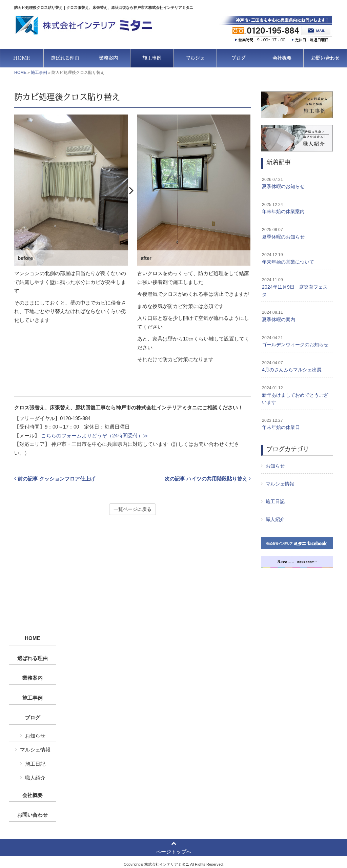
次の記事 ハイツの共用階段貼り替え (207, 478)
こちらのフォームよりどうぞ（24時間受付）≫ (94, 435)
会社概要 (32, 795)
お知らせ (275, 466)
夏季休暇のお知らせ (283, 183)
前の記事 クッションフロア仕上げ (55, 478)
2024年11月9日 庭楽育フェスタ (295, 287)
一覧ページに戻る (132, 509)
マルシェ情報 (280, 484)
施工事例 (39, 72)
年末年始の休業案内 (283, 208)
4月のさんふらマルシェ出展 (292, 366)
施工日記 (275, 501)
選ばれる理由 (32, 658)
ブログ (32, 717)
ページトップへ (173, 851)
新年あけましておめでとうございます (295, 395)
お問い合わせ (32, 815)
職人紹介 (275, 519)
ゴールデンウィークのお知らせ (295, 341)
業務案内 (32, 678)
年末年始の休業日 (281, 424)
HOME (20, 72)
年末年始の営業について (288, 258)
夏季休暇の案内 (278, 316)
